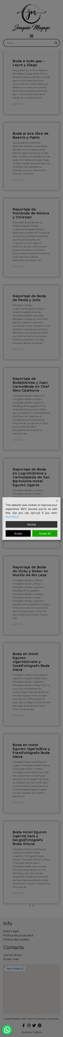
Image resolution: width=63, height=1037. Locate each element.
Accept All (45, 533)
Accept (18, 533)
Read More (12, 516)
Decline (31, 524)
